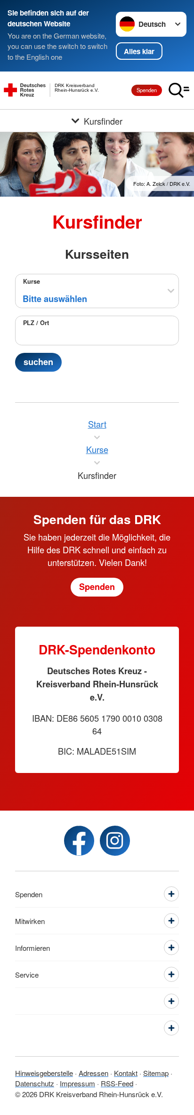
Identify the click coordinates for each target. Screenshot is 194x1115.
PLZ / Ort (36, 323)
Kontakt (125, 1073)
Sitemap (156, 1073)
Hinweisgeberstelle (44, 1073)
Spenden (147, 90)
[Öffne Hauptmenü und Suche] (179, 90)
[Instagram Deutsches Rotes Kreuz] (115, 841)
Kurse (31, 281)
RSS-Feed (117, 1083)
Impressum (77, 1083)
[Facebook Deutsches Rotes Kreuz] (79, 841)
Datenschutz (34, 1083)
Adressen (93, 1073)
